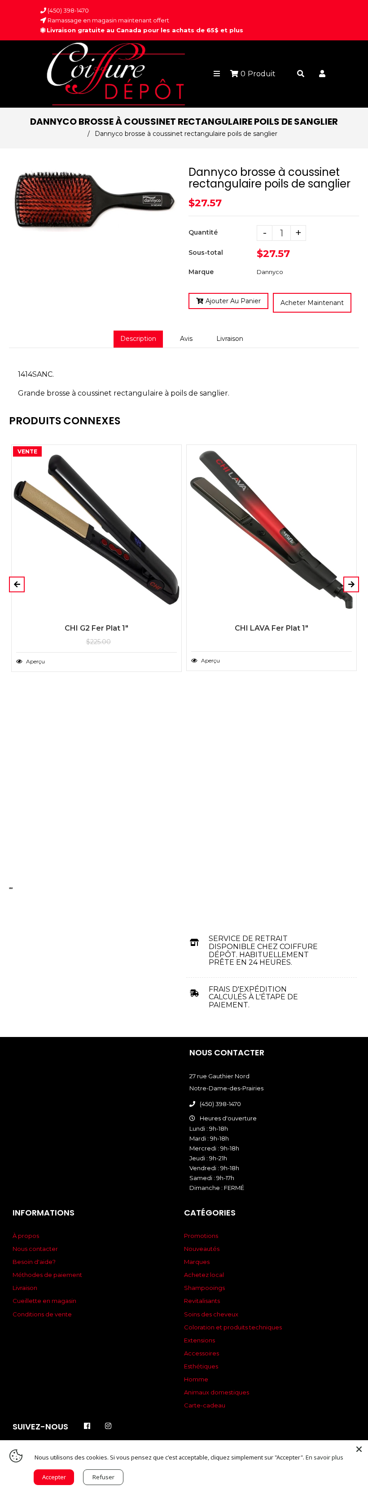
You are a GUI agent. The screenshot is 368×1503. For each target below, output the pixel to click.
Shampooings (204, 1287)
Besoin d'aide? (34, 1261)
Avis (186, 339)
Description (138, 339)
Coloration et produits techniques (233, 1327)
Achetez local (204, 1274)
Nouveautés (201, 1248)
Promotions (201, 1235)
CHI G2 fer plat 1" (96, 628)
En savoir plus (324, 1457)
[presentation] (10, 888)
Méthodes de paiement (47, 1274)
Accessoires (201, 1353)
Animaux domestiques (216, 1392)
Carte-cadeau (204, 1405)
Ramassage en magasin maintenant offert (107, 20)
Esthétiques (201, 1366)
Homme (196, 1379)
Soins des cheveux (211, 1314)
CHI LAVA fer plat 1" (271, 628)
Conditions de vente (42, 1314)
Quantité (203, 232)
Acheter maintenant (312, 303)
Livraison (229, 339)
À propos (26, 1235)
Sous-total (205, 252)
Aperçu (35, 661)
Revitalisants (202, 1300)
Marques (197, 1261)
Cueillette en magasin (44, 1300)
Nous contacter (35, 1248)
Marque (201, 272)
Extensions (199, 1340)
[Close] (359, 1449)
